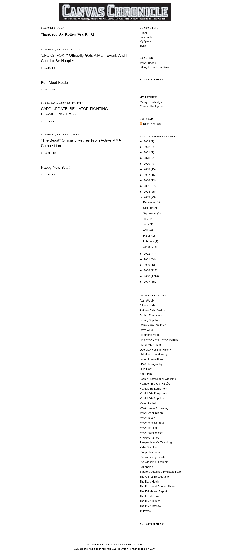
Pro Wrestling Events (152, 457)
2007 (147, 281)
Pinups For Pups (150, 452)
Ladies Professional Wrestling (158, 379)
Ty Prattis (145, 511)
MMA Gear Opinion (151, 413)
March (147, 235)
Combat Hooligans (151, 106)
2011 (147, 259)
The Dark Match (149, 481)
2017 (147, 175)
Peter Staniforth (149, 447)
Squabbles (146, 467)
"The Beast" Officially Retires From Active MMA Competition (81, 143)
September (150, 213)
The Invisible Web (150, 496)
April (146, 230)
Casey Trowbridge (151, 102)
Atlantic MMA (148, 305)
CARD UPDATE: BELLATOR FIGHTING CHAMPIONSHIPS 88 (74, 111)
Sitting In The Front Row (154, 67)
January (148, 246)
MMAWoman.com (150, 437)
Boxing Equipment (151, 315)
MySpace (145, 41)
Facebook (146, 37)
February (149, 241)
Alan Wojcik (147, 300)
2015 (147, 186)
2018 (147, 169)
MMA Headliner (149, 427)
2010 (147, 265)
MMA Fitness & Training (154, 408)
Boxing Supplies (150, 320)
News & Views (151, 123)
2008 (147, 276)
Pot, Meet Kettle (54, 82)
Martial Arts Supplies (152, 398)
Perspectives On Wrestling (156, 442)
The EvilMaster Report (153, 491)
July (146, 219)
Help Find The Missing (153, 354)
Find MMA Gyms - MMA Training (159, 339)
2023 (147, 141)
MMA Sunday (148, 63)
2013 (147, 197)
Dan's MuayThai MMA (153, 325)
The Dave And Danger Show (157, 486)
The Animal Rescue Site (154, 476)
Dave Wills (146, 330)
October (148, 207)
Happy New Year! (55, 167)
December (150, 202)
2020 (147, 158)
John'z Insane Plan (151, 359)
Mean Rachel (148, 403)
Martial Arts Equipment (153, 388)
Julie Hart (145, 369)
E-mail (144, 33)
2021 (147, 152)
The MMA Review (150, 506)
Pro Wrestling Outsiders (154, 462)
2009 (147, 270)
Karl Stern (146, 374)
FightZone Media (150, 334)
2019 (147, 163)
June (146, 224)
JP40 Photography (151, 364)
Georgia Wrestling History (155, 349)
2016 (147, 180)
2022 (147, 147)
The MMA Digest (150, 501)
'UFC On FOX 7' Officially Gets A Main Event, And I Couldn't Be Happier (84, 58)
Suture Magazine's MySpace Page (161, 471)
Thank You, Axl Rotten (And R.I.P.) (67, 34)
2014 (147, 191)
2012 (147, 253)
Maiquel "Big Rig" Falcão (155, 383)
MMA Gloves (147, 418)
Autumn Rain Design (152, 310)
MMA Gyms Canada (152, 422)
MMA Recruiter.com (151, 432)
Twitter (144, 45)
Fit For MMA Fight (150, 344)
